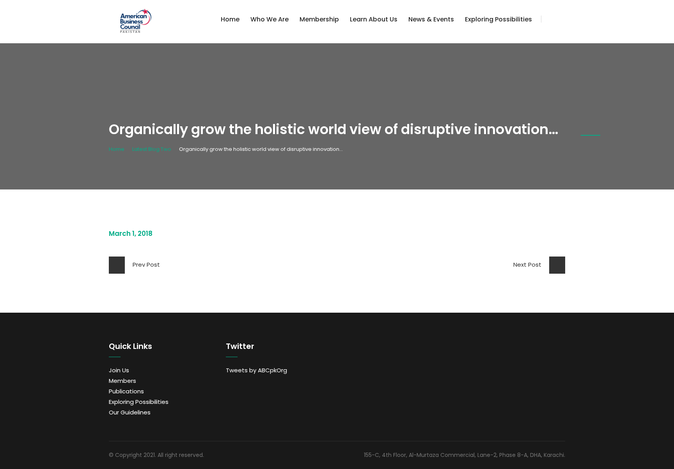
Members (122, 381)
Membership (319, 19)
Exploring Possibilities (498, 19)
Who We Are (269, 19)
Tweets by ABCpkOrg (256, 370)
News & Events (431, 19)
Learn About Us (373, 19)
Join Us (119, 370)
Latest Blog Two (151, 149)
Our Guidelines (130, 412)
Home (230, 19)
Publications (126, 391)
